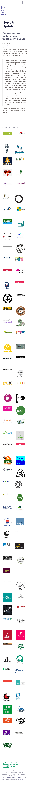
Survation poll (8, 46)
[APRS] (10, 764)
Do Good (20, 779)
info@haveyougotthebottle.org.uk (11, 777)
